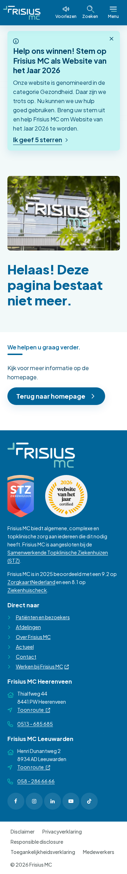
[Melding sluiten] (111, 39)
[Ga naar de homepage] (22, 12)
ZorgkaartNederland (31, 582)
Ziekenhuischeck (27, 590)
